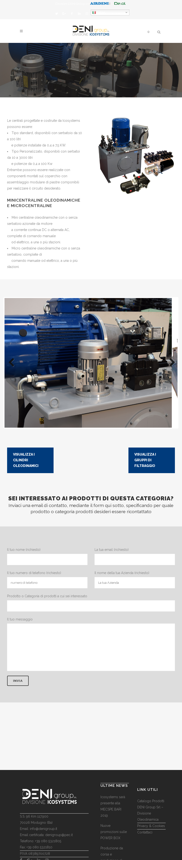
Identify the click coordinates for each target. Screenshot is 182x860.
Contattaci (144, 832)
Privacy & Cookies (151, 826)
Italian (100, 12)
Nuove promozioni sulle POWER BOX (113, 832)
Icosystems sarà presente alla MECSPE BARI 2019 (112, 806)
